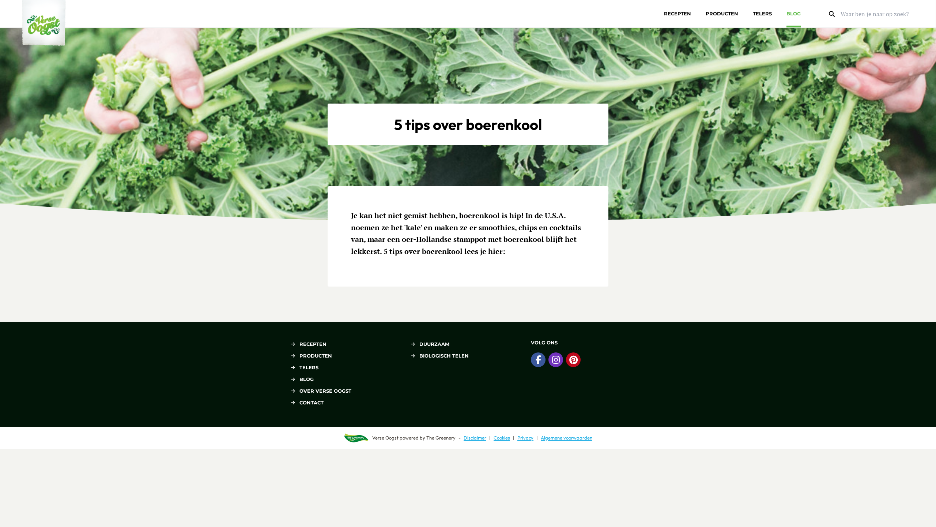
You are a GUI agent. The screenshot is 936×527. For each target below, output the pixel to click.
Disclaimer (475, 438)
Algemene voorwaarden (566, 438)
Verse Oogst (385, 438)
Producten (722, 13)
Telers (762, 13)
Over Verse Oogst (325, 391)
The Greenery (441, 438)
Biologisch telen (444, 356)
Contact (311, 402)
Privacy (525, 438)
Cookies (502, 438)
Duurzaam (434, 344)
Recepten (677, 13)
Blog (793, 13)
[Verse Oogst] (44, 23)
